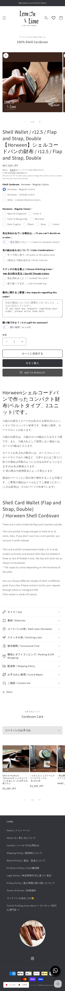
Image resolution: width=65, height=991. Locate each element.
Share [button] (9, 691)
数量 (4, 335)
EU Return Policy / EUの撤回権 (23, 868)
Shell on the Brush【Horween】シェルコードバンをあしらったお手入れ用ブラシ (15, 779)
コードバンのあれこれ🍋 (20, 898)
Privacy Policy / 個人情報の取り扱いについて (31, 882)
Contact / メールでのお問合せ (23, 845)
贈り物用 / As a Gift (20, 327)
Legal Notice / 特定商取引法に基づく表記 (29, 875)
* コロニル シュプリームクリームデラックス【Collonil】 (42, 778)
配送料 (13, 170)
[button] (4, 18)
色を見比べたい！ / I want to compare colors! (35, 242)
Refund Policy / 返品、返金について (26, 860)
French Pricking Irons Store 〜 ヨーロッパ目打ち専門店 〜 (32, 907)
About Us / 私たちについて (21, 837)
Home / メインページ (18, 830)
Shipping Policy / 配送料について (24, 853)
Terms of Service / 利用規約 (21, 890)
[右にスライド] (40, 121)
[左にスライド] (25, 121)
